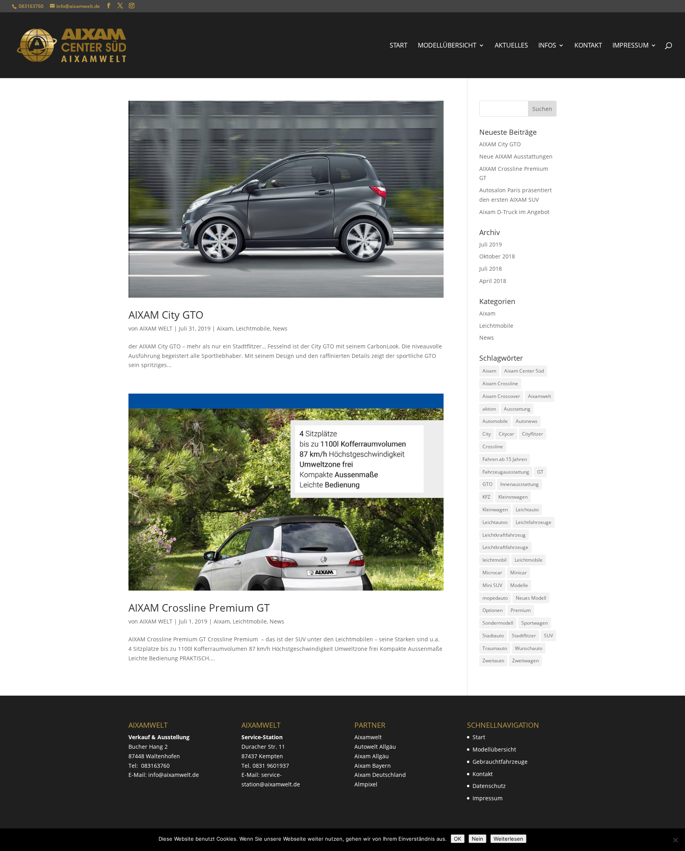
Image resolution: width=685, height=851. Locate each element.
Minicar (518, 572)
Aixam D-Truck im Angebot (514, 212)
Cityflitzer (532, 433)
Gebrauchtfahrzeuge (500, 761)
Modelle (519, 585)
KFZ (486, 496)
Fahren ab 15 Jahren (504, 459)
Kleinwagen (495, 509)
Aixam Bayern (372, 765)
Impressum (630, 46)
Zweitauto (493, 660)
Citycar (506, 433)
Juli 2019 (490, 244)
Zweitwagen (525, 660)
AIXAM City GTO (165, 315)
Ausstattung (517, 408)
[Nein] (675, 840)
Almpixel (365, 784)
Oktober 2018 (497, 256)
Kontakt (588, 46)
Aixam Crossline (500, 383)
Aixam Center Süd (524, 370)
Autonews (527, 421)
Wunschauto (528, 648)
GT (540, 472)
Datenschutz (489, 786)
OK (457, 839)
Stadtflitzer (524, 635)
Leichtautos (495, 522)
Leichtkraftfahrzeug (504, 535)
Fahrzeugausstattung (505, 472)
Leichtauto (527, 509)
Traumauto (494, 648)
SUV (548, 635)
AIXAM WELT (156, 328)
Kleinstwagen (513, 496)
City (486, 433)
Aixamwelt (539, 396)
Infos (547, 46)
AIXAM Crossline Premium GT (199, 607)
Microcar (492, 572)
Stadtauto (493, 635)
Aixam (225, 328)
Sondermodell (497, 623)
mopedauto (495, 598)
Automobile (495, 421)
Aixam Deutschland (380, 774)
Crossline (492, 446)
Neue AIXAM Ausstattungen (516, 156)
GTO (487, 484)
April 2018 (492, 281)
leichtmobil (494, 559)
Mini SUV (492, 585)
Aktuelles (511, 46)
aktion (489, 408)
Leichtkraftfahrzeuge (505, 547)
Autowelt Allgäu (375, 746)
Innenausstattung (519, 484)
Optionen (492, 610)
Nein (477, 839)
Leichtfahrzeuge (533, 522)
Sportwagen (534, 623)
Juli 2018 (490, 268)
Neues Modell (531, 598)
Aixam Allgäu (371, 756)
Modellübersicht (447, 46)
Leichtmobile (253, 328)
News (280, 328)
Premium (521, 610)
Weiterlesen (508, 839)
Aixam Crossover (501, 396)
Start (399, 46)
